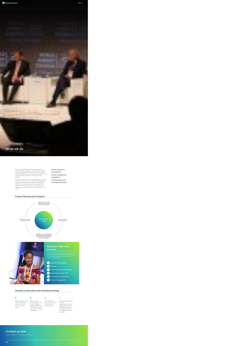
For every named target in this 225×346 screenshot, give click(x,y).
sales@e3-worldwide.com (26, 335)
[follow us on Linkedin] (7, 342)
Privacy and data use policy (75, 342)
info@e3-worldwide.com (12, 335)
